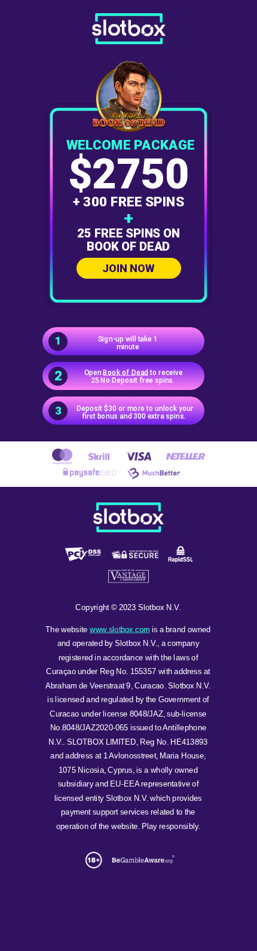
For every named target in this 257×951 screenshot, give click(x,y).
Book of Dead (125, 372)
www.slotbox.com (119, 630)
